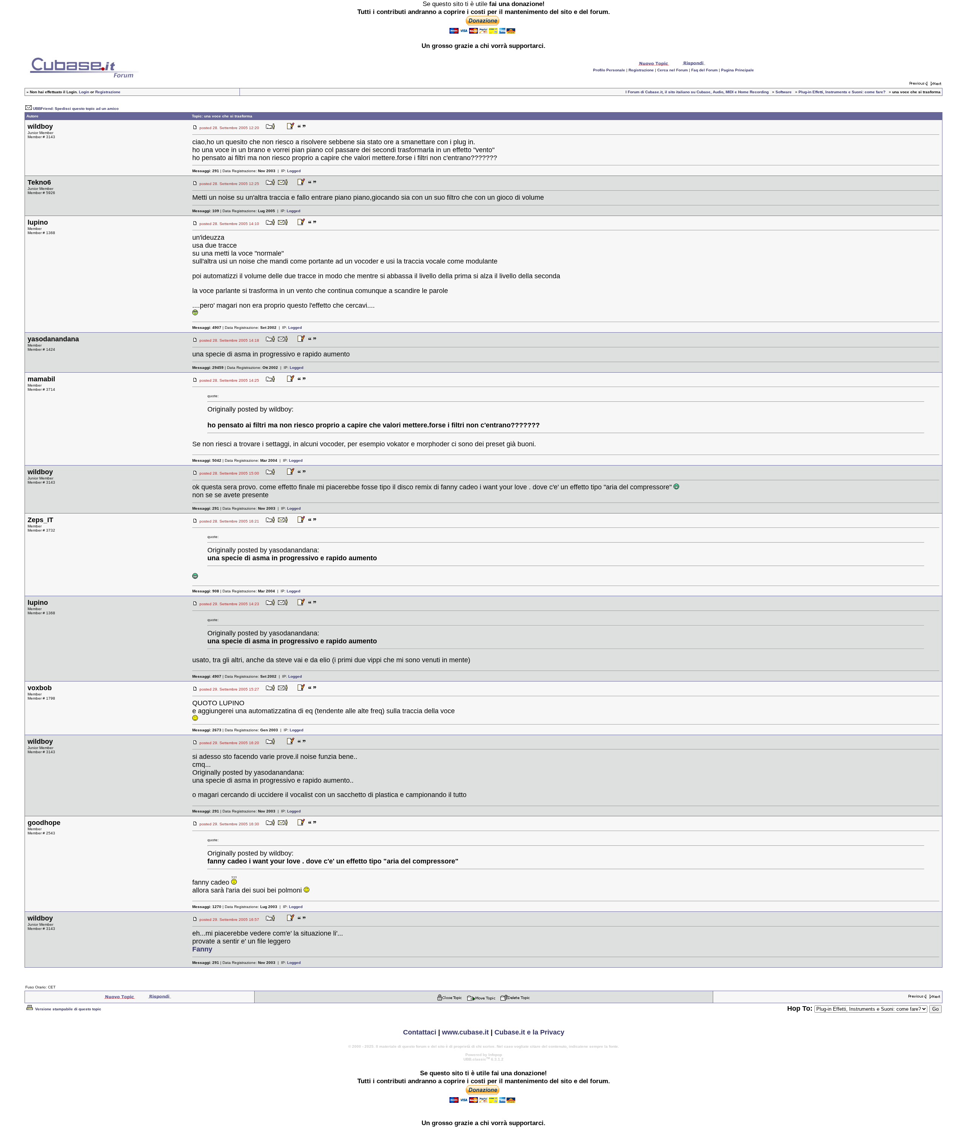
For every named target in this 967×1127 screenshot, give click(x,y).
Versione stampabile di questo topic (67, 1009)
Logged (294, 171)
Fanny (202, 949)
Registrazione (641, 70)
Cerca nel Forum (672, 70)
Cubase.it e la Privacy (529, 1032)
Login (84, 92)
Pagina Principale (737, 70)
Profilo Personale (609, 70)
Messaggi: (205, 171)
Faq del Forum (704, 70)
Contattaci (419, 1032)
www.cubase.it (465, 1032)
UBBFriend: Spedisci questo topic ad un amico (76, 108)
